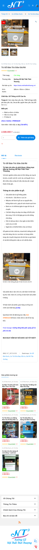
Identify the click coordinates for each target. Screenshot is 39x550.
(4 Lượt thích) (11, 444)
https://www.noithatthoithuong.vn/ (25, 85)
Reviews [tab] (18, 156)
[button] (36, 21)
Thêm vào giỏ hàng (27, 137)
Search (29, 5)
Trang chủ (4, 14)
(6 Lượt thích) (11, 411)
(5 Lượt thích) (11, 70)
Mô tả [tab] (3, 156)
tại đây (18, 308)
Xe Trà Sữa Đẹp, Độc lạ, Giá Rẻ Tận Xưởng (24, 64)
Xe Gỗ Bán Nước (17, 14)
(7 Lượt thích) (29, 444)
